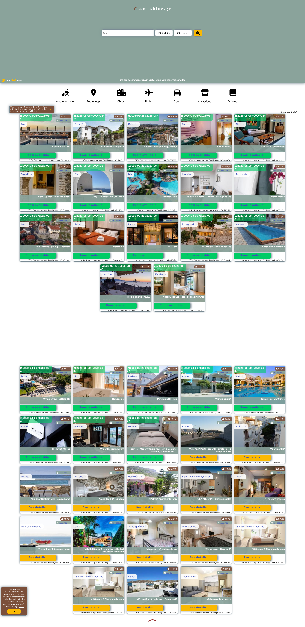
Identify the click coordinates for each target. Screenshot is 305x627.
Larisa (131, 224)
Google (15, 594)
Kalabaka (79, 426)
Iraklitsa (132, 376)
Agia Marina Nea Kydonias (196, 476)
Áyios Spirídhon (136, 526)
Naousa (25, 476)
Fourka (24, 376)
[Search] (197, 33)
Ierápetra (241, 426)
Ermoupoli (80, 476)
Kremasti (240, 224)
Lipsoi (78, 576)
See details (198, 457)
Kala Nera (160, 274)
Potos (185, 124)
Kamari (239, 376)
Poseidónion (135, 476)
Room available (37, 154)
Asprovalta (241, 174)
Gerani (78, 526)
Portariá (79, 124)
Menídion (106, 274)
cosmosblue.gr (152, 8)
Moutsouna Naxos (31, 526)
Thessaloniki (135, 576)
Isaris (24, 224)
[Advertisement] (152, 340)
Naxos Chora (189, 526)
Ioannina (186, 174)
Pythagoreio (188, 224)
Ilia (76, 376)
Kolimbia (132, 124)
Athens (240, 124)
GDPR (21, 606)
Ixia (130, 174)
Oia (23, 124)
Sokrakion (26, 174)
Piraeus (132, 426)
